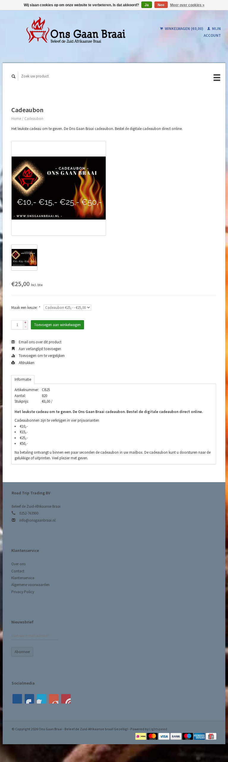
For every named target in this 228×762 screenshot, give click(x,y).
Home (16, 118)
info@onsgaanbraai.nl (37, 520)
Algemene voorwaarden (30, 584)
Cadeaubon (33, 118)
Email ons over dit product (39, 342)
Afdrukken (26, 362)
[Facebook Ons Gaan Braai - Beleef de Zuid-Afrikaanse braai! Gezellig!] (17, 699)
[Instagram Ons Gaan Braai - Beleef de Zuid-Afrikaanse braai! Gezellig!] (66, 699)
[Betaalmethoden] (141, 735)
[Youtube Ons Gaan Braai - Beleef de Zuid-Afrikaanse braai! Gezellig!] (53, 699)
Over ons (18, 563)
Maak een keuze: (25, 307)
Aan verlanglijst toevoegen (39, 348)
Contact (17, 571)
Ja (147, 5)
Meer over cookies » (187, 5)
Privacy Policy (22, 591)
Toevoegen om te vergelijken (41, 355)
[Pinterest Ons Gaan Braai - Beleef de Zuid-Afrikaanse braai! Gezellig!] (41, 699)
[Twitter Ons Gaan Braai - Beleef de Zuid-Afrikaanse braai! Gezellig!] (29, 699)
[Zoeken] (13, 76)
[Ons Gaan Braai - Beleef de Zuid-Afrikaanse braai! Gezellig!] (75, 32)
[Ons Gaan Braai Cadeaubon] (59, 188)
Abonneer (22, 651)
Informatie (23, 379)
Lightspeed (158, 729)
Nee (161, 5)
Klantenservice (22, 577)
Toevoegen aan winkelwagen (57, 324)
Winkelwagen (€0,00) (184, 28)
